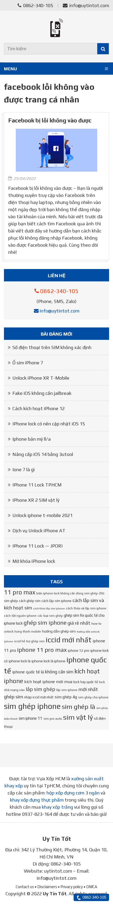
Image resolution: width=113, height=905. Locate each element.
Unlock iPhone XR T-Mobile (40, 378)
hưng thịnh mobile (27, 631)
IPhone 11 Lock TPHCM (36, 485)
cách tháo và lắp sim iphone (86, 608)
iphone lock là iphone (48, 661)
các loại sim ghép (50, 616)
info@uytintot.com (89, 5)
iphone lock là (19, 661)
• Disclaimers (46, 886)
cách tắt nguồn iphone (20, 616)
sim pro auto (52, 718)
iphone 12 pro (78, 651)
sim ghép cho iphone (93, 697)
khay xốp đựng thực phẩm (37, 800)
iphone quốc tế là (28, 671)
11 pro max (19, 592)
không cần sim (59, 671)
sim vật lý (78, 717)
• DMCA (90, 886)
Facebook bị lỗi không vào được (49, 120)
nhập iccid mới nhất (39, 697)
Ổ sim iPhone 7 (27, 362)
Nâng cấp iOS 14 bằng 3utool (42, 454)
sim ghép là (78, 706)
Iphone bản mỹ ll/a (31, 439)
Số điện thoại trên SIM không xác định (51, 347)
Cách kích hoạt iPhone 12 (38, 408)
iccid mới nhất (68, 639)
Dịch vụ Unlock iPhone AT (38, 530)
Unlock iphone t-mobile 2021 (42, 515)
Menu (10, 68)
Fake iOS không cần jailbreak (41, 393)
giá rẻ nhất (79, 623)
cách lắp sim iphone (56, 601)
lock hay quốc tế (85, 682)
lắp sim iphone (67, 690)
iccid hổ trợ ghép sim (29, 641)
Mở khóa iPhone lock (33, 561)
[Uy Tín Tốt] (56, 28)
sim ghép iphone (32, 706)
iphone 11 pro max (42, 649)
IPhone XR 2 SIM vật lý (35, 500)
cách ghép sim (29, 601)
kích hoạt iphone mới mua (48, 681)
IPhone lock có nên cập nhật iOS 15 (48, 423)
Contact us (25, 886)
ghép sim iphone (45, 622)
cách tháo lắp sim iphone (49, 608)
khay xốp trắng (57, 807)
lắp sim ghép (40, 689)
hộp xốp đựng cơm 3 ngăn (73, 792)
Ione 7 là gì (23, 469)
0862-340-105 (37, 5)
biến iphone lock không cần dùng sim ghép (67, 593)
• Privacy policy (70, 886)
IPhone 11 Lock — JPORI (37, 546)
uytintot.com (58, 871)
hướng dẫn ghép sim (59, 631)
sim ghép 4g (66, 696)
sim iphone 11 (30, 718)
